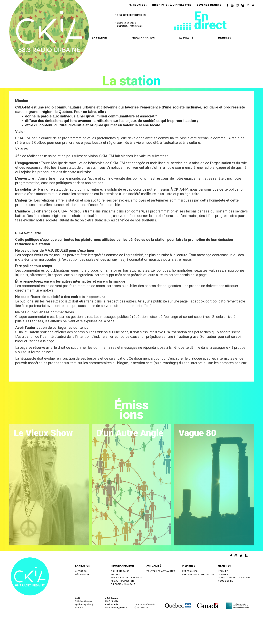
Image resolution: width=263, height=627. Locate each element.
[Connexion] (253, 5)
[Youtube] (232, 5)
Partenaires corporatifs (198, 574)
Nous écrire (225, 581)
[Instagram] (237, 5)
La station (82, 565)
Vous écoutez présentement (131, 15)
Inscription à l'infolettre (172, 5)
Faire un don (137, 5)
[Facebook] (227, 5)
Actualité (186, 37)
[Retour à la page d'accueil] (30, 576)
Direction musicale (123, 584)
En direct (210, 20)
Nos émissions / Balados (126, 578)
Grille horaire (120, 571)
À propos (81, 571)
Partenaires (190, 571)
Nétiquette (82, 574)
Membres (188, 565)
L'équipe (223, 571)
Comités (223, 574)
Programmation (122, 565)
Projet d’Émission (122, 581)
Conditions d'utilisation (234, 578)
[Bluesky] (242, 5)
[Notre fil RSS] (246, 555)
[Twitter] (241, 555)
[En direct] (184, 24)
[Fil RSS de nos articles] (248, 5)
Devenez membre (208, 5)
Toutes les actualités (161, 571)
